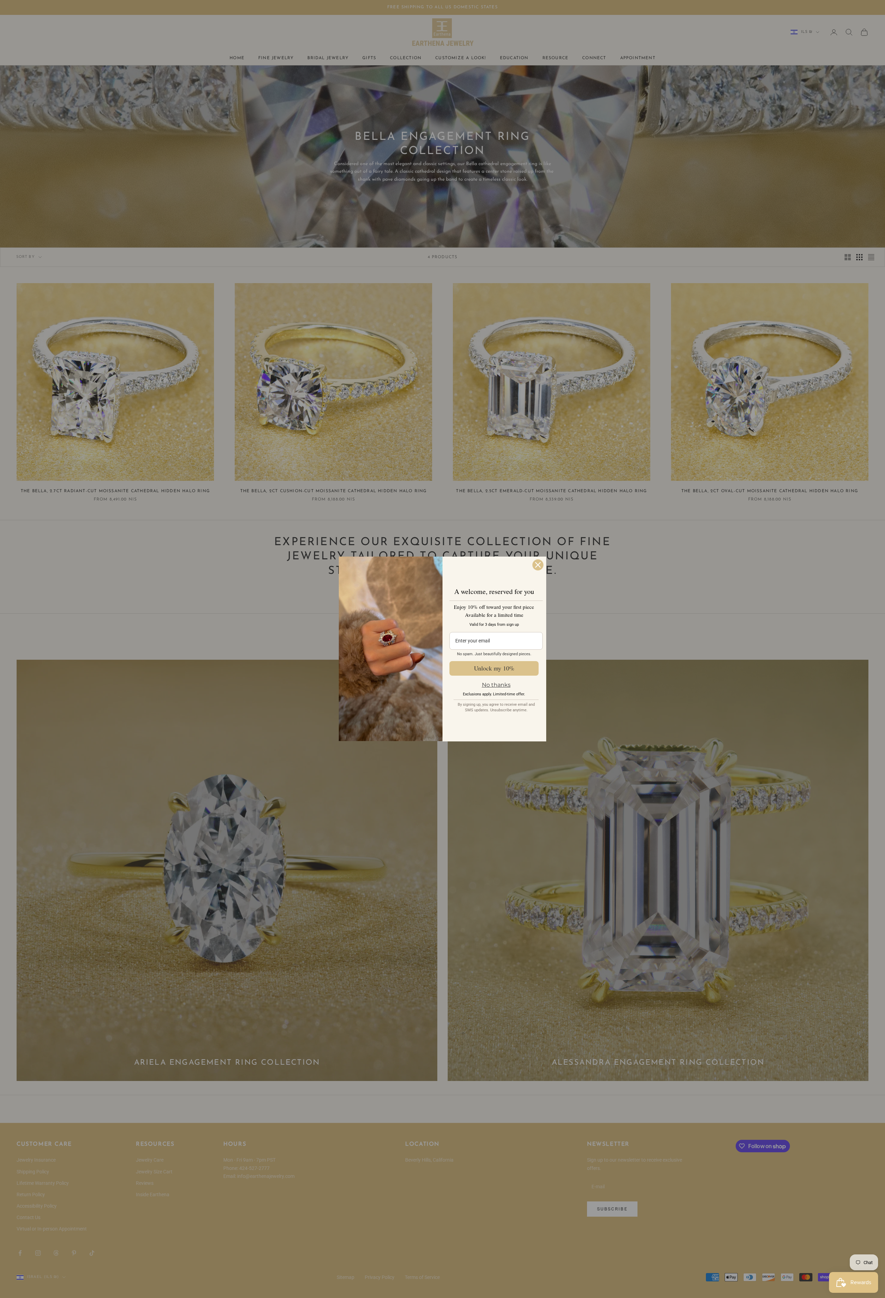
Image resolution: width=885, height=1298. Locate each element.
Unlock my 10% (494, 668)
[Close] (538, 565)
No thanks (496, 685)
